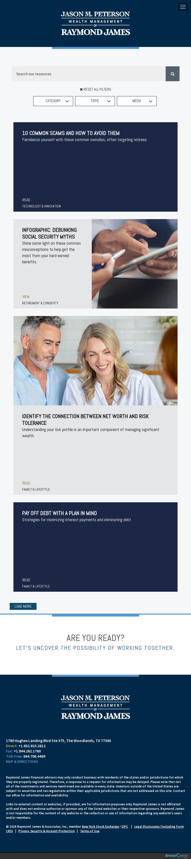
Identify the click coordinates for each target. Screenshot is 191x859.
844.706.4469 (34, 756)
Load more (23, 606)
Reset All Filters (97, 89)
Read (26, 199)
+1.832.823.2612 (32, 745)
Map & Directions (22, 761)
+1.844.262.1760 (27, 750)
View (26, 296)
